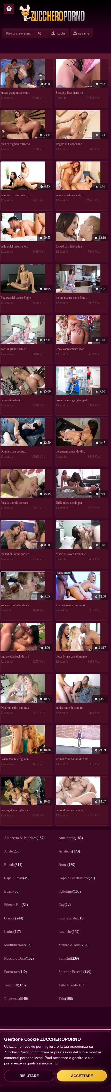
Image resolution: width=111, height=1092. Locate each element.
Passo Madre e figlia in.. (15, 759)
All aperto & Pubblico (24, 838)
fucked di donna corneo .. (16, 554)
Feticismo (70, 891)
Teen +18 (15, 985)
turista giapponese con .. (15, 93)
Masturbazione (17, 945)
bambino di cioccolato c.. (16, 195)
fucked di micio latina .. (70, 246)
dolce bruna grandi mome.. (72, 656)
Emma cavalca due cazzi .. (71, 605)
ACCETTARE (82, 1076)
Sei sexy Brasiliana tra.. (70, 93)
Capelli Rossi (16, 878)
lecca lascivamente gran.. (71, 349)
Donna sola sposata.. (13, 451)
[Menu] (9, 9)
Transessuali (16, 999)
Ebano (12, 891)
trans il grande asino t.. (14, 349)
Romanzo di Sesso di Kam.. (73, 759)
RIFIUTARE (29, 1076)
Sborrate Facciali (75, 972)
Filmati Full (16, 905)
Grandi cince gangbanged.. (72, 400)
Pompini (69, 958)
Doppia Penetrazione (77, 878)
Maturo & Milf (74, 945)
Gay (65, 905)
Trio (66, 999)
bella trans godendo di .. (70, 451)
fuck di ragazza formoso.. (16, 144)
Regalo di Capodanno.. (70, 144)
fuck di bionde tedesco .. (15, 503)
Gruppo (13, 918)
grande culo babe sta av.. (15, 605)
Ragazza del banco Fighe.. (16, 298)
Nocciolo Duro (19, 958)
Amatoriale (71, 838)
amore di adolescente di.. (71, 195)
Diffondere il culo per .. (70, 503)
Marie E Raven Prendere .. (72, 554)
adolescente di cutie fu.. (70, 708)
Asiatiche (69, 851)
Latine (12, 932)
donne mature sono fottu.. (71, 298)
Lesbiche (69, 932)
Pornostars (15, 972)
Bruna (67, 865)
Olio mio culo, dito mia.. (15, 708)
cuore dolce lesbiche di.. (70, 810)
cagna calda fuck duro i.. (15, 656)
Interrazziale (71, 918)
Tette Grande (72, 985)
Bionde (13, 865)
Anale (12, 851)
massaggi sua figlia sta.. (15, 810)
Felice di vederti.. (11, 400)
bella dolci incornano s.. (15, 246)
